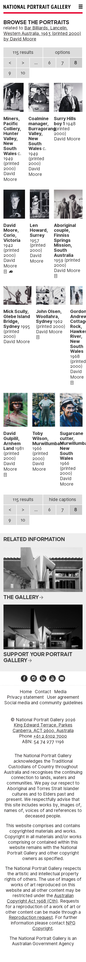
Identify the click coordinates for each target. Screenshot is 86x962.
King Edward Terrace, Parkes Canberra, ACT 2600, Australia (43, 727)
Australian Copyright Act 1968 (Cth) (40, 898)
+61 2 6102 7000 (50, 736)
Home (26, 691)
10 (23, 72)
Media (60, 691)
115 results (23, 52)
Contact (43, 691)
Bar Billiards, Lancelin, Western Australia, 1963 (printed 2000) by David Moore (42, 33)
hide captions (62, 499)
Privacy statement (25, 697)
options (62, 52)
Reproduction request (31, 917)
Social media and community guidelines (43, 702)
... (36, 62)
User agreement (63, 697)
